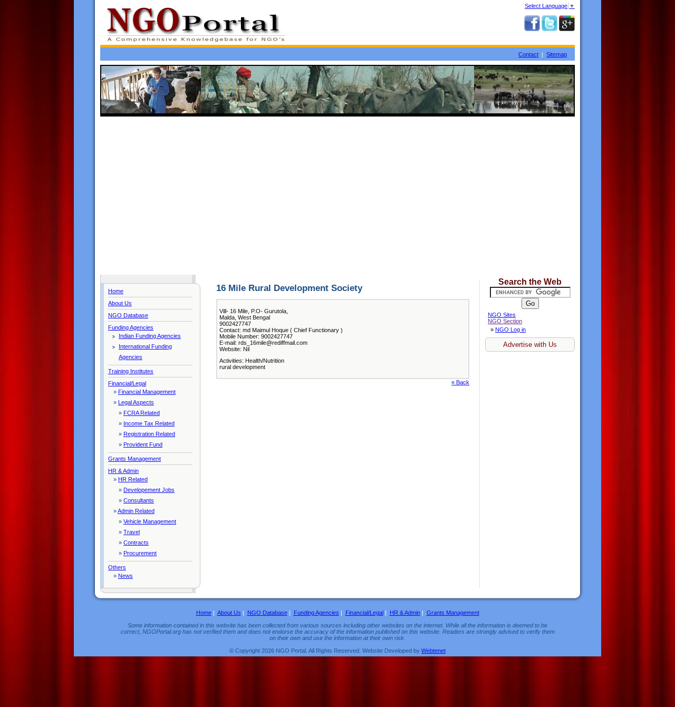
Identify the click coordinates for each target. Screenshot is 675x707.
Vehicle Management (149, 521)
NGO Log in (510, 329)
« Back (460, 382)
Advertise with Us (530, 344)
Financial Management (147, 392)
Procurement (140, 553)
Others (117, 567)
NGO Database (128, 315)
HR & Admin (123, 471)
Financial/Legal (127, 383)
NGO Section (505, 321)
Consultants (138, 500)
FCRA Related (141, 413)
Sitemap (556, 54)
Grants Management (134, 459)
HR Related (133, 479)
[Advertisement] (337, 195)
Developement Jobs (149, 490)
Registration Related (149, 434)
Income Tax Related (149, 423)
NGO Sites (502, 315)
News (125, 576)
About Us (120, 303)
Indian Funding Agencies (150, 336)
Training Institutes (130, 371)
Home (115, 291)
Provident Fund (142, 444)
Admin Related (136, 511)
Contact (528, 54)
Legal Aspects (136, 402)
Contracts (136, 542)
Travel (131, 532)
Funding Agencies (130, 327)
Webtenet (433, 650)
